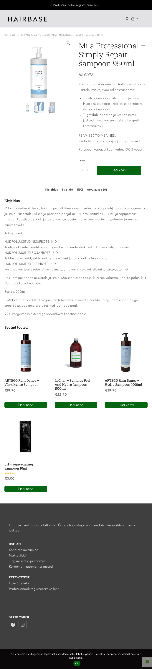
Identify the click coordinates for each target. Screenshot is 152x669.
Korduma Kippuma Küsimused (31, 566)
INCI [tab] (80, 189)
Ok (77, 663)
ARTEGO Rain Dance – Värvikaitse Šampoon (21, 382)
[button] (68, 43)
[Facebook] (13, 625)
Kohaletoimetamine (23, 550)
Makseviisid (17, 555)
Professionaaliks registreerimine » (76, 5)
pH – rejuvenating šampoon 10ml (18, 466)
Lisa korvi (119, 170)
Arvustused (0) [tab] (97, 189)
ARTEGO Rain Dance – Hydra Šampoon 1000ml (123, 382)
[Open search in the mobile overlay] (127, 19)
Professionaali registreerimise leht (34, 589)
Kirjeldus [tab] (51, 189)
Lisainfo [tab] (67, 189)
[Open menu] (144, 19)
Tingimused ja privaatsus (27, 561)
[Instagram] (23, 625)
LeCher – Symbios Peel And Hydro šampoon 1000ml (72, 384)
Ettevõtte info (19, 583)
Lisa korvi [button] (26, 405)
